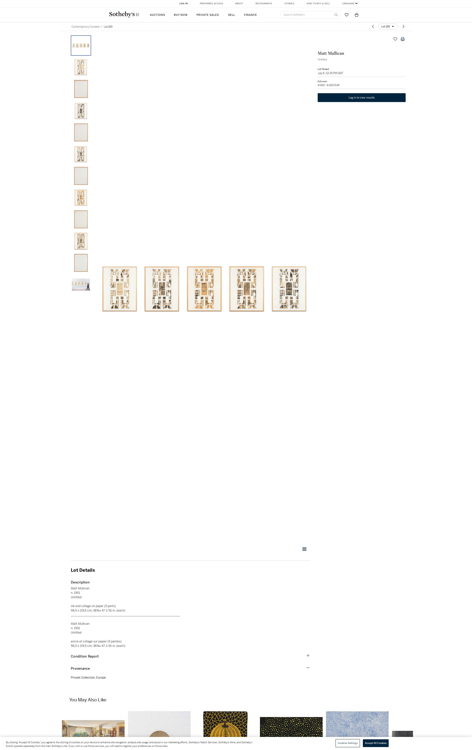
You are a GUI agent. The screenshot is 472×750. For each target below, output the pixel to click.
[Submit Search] (336, 14)
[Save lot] (395, 39)
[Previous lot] (373, 26)
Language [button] (348, 3)
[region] (236, 743)
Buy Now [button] (181, 15)
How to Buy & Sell (318, 3)
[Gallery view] (304, 549)
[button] (204, 288)
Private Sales (208, 15)
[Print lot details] (403, 39)
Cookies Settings (348, 743)
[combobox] (310, 14)
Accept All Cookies (376, 743)
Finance (250, 15)
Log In (184, 3)
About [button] (239, 3)
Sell (231, 15)
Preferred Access (211, 3)
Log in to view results (362, 97)
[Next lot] (403, 26)
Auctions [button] (157, 15)
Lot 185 (108, 26)
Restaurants (264, 3)
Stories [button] (289, 3)
